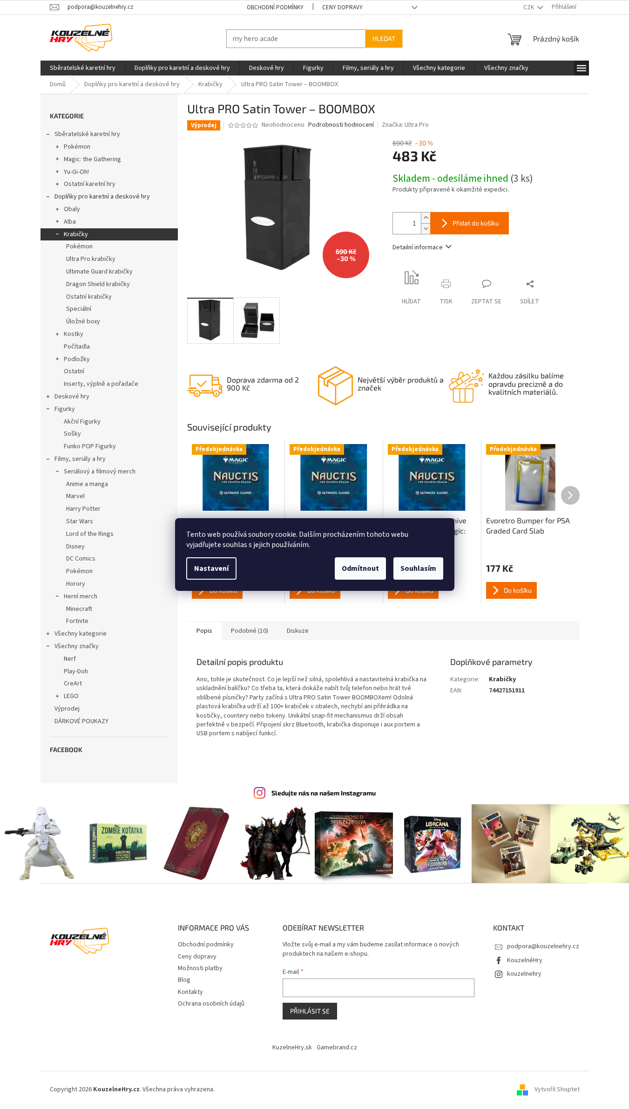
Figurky (64, 409)
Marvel (75, 496)
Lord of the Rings (90, 534)
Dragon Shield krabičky (98, 284)
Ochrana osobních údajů (211, 1003)
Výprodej (67, 708)
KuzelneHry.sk (292, 1047)
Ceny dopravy (342, 7)
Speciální (78, 309)
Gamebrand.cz (337, 1047)
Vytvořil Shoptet (557, 1089)
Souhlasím (418, 568)
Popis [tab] (204, 631)
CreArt (73, 683)
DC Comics (80, 558)
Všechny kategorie (80, 633)
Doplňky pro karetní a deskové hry (102, 196)
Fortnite (77, 621)
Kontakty (190, 992)
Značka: (405, 125)
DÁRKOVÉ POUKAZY (81, 721)
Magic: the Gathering (92, 159)
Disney (75, 546)
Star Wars (79, 521)
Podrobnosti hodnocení (341, 125)
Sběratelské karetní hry (87, 134)
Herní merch (80, 596)
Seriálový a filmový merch (99, 471)
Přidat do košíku (476, 223)
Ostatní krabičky (89, 296)
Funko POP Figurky (90, 446)
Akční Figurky (82, 421)
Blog (184, 980)
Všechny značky (76, 646)
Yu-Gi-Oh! (76, 172)
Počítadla (77, 346)
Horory (75, 584)
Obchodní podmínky (275, 7)
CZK (529, 7)
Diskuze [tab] (298, 631)
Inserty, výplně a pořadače (101, 384)
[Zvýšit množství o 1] (425, 217)
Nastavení (211, 568)
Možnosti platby (200, 968)
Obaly (72, 209)
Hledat (383, 38)
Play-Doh (76, 671)
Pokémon (77, 146)
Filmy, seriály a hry (80, 459)
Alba (70, 221)
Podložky (77, 359)
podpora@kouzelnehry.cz (543, 946)
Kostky (73, 334)
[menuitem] (83, 68)
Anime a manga (87, 484)
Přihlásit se (310, 1011)
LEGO (71, 696)
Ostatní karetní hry (89, 184)
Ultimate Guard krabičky (99, 271)
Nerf (70, 659)
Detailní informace (417, 247)
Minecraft (79, 609)
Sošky (72, 433)
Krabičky (76, 234)
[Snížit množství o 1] (425, 228)
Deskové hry (71, 396)
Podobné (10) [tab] (249, 631)
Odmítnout (360, 568)
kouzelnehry (524, 974)
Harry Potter (83, 508)
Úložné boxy (83, 321)
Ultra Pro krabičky (90, 259)
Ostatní (74, 371)
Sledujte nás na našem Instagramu (323, 793)
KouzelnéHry (524, 960)
